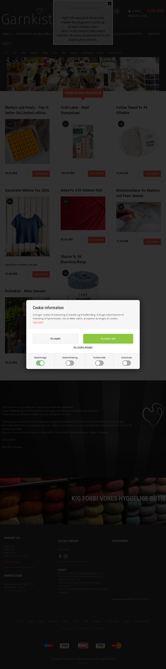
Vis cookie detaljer (83, 347)
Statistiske (126, 357)
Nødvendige (40, 357)
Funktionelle (99, 357)
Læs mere (38, 322)
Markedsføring (69, 357)
